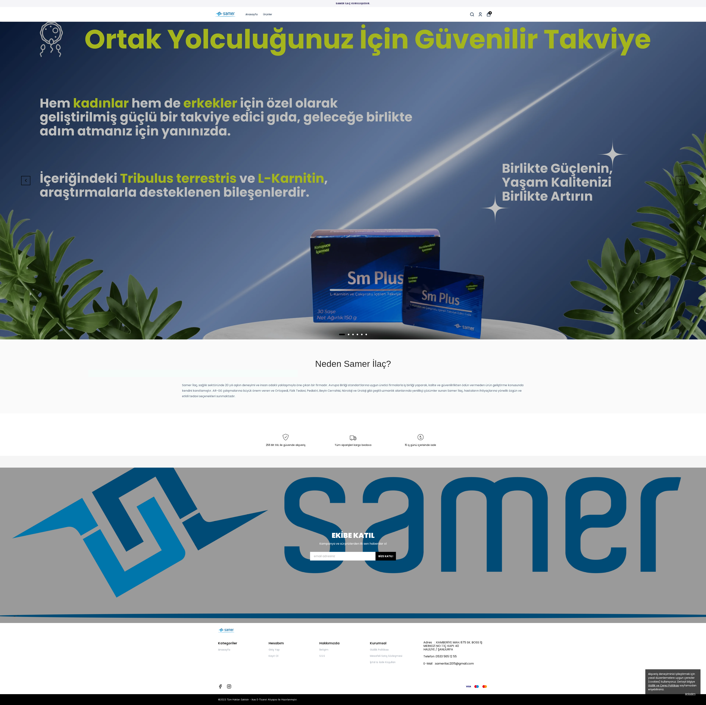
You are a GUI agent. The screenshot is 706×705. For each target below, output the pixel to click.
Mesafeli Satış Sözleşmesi (386, 656)
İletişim (323, 649)
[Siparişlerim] (480, 14)
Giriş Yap (274, 649)
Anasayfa (251, 14)
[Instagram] (229, 686)
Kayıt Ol (273, 656)
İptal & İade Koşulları (382, 662)
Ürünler (267, 14)
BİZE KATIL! (385, 556)
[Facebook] (220, 686)
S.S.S (322, 656)
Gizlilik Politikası (379, 649)
